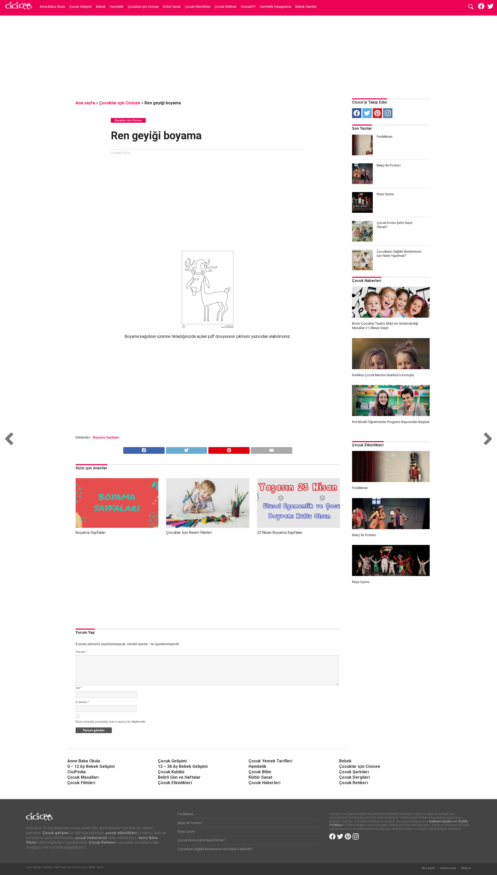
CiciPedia (76, 771)
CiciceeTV (248, 7)
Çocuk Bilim (259, 771)
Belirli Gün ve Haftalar (179, 777)
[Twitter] (367, 113)
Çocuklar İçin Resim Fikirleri (189, 532)
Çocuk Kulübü (171, 771)
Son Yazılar (362, 128)
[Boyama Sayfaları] (117, 526)
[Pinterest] (377, 113)
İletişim (466, 868)
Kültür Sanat (172, 7)
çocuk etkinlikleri (120, 833)
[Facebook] (356, 113)
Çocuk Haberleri (366, 281)
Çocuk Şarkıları (354, 771)
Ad (79, 688)
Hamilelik (116, 7)
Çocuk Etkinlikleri (197, 7)
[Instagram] (387, 113)
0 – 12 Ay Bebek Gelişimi (91, 766)
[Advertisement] (248, 55)
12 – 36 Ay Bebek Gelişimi (183, 766)
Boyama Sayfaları (106, 437)
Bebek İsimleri (306, 7)
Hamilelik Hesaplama (275, 7)
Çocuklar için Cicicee (143, 7)
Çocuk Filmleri (81, 782)
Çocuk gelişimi (55, 833)
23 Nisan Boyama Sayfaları (279, 532)
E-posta (82, 702)
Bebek (101, 7)
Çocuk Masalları (83, 777)
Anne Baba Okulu (52, 7)
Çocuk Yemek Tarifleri (270, 761)
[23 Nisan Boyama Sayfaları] (298, 526)
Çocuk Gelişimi (80, 7)
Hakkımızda (448, 868)
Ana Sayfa (428, 868)
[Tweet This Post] (186, 449)
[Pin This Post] (229, 449)
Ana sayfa (85, 102)
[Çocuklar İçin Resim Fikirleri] (207, 526)
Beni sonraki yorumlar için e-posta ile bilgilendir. (111, 722)
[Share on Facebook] (143, 449)
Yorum (81, 652)
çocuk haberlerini (91, 838)
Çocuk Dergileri (354, 777)
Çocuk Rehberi (226, 7)
